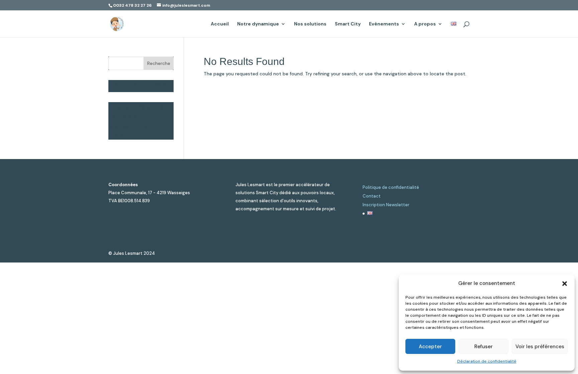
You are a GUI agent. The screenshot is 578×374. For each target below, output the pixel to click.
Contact (372, 196)
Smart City (348, 24)
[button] (564, 283)
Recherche (158, 63)
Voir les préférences (539, 346)
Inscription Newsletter (386, 205)
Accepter (430, 346)
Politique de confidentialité (391, 187)
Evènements (384, 24)
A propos (425, 24)
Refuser (483, 346)
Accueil (220, 24)
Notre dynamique (258, 24)
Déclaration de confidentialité (486, 361)
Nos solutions (310, 24)
